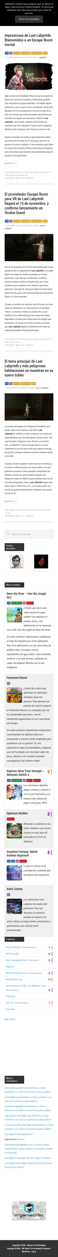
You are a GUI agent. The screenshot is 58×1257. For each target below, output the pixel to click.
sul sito (8, 1097)
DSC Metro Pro (27, 1248)
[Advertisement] (31, 1047)
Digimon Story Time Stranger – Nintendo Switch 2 (25, 773)
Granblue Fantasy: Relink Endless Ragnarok (22, 853)
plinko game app (12, 1088)
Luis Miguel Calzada (13, 1134)
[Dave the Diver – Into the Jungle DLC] (15, 615)
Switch (29, 780)
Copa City (10, 1009)
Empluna (9, 966)
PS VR (45, 53)
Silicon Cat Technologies (36, 1245)
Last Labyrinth (27, 178)
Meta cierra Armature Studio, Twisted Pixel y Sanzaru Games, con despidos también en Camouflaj (29, 1148)
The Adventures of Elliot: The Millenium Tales (26, 985)
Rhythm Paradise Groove (17, 973)
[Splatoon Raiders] (15, 831)
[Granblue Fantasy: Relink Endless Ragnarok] (15, 873)
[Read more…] (10, 163)
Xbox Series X (16, 603)
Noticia (25, 339)
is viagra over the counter (16, 1125)
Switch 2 (30, 603)
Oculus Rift (25, 53)
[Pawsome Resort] (15, 696)
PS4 (7, 53)
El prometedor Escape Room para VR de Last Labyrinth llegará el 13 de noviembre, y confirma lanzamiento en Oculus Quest (27, 203)
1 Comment (42, 58)
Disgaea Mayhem (13, 947)
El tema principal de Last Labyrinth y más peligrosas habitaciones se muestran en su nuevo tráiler (29, 368)
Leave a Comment (42, 388)
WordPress (26, 1252)
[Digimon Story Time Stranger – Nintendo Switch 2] (15, 793)
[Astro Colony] (15, 907)
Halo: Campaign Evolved (16, 960)
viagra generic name (14, 1115)
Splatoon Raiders (17, 813)
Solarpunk (10, 996)
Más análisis (10, 1019)
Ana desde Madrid (13, 1144)
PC (11, 53)
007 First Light (12, 953)
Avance (17, 172)
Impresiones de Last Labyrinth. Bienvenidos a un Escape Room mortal (29, 40)
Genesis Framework (43, 1248)
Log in (33, 1252)
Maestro (29, 1134)
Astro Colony (14, 889)
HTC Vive (17, 53)
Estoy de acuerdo (29, 19)
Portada (21, 175)
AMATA (18, 178)
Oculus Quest (36, 53)
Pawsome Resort (17, 678)
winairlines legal (12, 1106)
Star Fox (9, 1002)
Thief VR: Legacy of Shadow (38, 1158)
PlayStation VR (11, 175)
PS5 (9, 603)
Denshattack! (12, 979)
